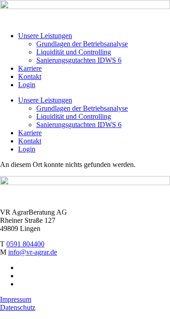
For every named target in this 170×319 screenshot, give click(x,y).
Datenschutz (17, 307)
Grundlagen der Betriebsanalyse (82, 44)
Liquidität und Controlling (73, 52)
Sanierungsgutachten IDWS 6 (78, 60)
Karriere (30, 68)
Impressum (15, 299)
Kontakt (29, 76)
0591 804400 (25, 244)
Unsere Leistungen (45, 35)
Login (26, 84)
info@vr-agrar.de (32, 252)
